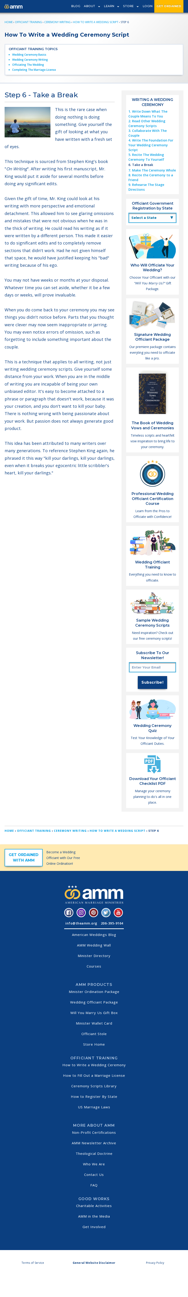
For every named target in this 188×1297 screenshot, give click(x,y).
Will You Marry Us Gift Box (94, 1012)
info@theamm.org (81, 923)
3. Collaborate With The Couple (147, 133)
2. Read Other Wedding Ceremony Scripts (146, 123)
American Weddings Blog (94, 934)
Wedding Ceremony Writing (30, 60)
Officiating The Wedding (28, 65)
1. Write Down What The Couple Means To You (147, 113)
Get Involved (94, 1226)
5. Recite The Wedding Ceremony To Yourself (146, 157)
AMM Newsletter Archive (94, 1143)
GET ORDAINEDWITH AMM (24, 857)
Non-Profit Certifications (94, 1132)
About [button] (89, 6)
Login (148, 6)
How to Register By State (94, 1096)
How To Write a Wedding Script (95, 22)
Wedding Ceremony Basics (29, 55)
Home (9, 22)
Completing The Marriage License (34, 70)
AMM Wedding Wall (94, 945)
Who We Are (94, 1164)
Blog (75, 6)
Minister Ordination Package (94, 991)
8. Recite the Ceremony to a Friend (150, 177)
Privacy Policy (155, 1263)
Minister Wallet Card (94, 1023)
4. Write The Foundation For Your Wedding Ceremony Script (150, 145)
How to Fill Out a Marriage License (94, 1075)
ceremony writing (57, 22)
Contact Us (94, 1174)
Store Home (94, 1044)
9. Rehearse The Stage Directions (146, 187)
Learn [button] (109, 6)
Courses (94, 966)
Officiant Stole (94, 1033)
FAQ (94, 1185)
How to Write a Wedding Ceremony (94, 1065)
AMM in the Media (94, 1216)
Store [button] (128, 6)
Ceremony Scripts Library (94, 1086)
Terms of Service (33, 1263)
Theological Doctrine (94, 1153)
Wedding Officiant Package (94, 1002)
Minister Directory (94, 955)
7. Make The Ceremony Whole (152, 170)
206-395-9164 (112, 923)
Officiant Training (28, 22)
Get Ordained (169, 6)
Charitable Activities (94, 1205)
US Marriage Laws (94, 1107)
